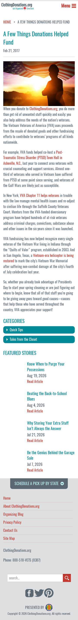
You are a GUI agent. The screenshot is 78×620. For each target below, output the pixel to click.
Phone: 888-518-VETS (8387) (21, 560)
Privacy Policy (12, 523)
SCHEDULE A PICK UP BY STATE (36, 483)
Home (7, 22)
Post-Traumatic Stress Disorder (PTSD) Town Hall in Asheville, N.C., (33, 158)
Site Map (9, 539)
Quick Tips (16, 329)
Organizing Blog (13, 515)
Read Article (35, 381)
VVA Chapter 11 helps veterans (39, 195)
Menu (65, 5)
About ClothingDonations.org (21, 507)
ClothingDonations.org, (43, 108)
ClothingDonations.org (17, 550)
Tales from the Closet (23, 339)
